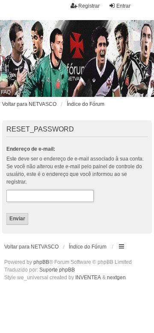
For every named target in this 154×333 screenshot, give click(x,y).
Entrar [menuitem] (123, 6)
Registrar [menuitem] (89, 6)
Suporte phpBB (57, 270)
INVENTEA (88, 277)
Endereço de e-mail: (30, 149)
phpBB (41, 262)
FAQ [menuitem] (6, 92)
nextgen (116, 277)
